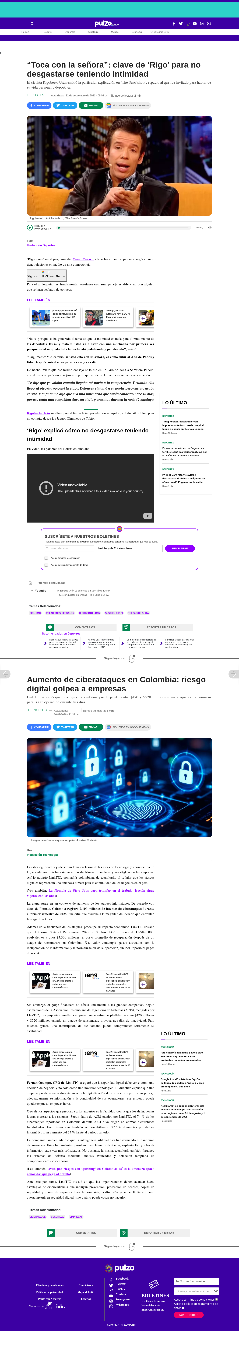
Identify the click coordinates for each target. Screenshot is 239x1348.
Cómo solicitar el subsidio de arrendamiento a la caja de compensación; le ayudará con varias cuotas (141, 643)
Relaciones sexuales (60, 613)
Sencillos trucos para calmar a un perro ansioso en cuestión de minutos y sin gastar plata (179, 643)
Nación (25, 32)
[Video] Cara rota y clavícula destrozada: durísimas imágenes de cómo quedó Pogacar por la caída (183, 478)
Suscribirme (188, 1314)
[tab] (81, 627)
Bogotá (48, 32)
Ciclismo (35, 613)
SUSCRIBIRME (179, 548)
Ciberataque (38, 1217)
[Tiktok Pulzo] (188, 25)
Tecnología (92, 32)
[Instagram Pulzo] (202, 25)
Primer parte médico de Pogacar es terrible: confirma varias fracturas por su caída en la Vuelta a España (184, 452)
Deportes (70, 32)
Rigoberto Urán (89, 613)
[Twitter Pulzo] (181, 25)
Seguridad (57, 1217)
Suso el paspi (114, 613)
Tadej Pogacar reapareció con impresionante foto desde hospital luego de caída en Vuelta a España (183, 425)
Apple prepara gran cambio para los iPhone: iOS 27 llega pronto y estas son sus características (64, 981)
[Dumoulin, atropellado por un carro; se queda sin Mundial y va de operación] (147, 317)
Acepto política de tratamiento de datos (69, 565)
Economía (137, 32)
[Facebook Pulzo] (174, 25)
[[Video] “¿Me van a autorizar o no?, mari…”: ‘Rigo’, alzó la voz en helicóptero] (94, 317)
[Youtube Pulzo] (195, 25)
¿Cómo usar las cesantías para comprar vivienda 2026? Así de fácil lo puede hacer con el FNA (101, 643)
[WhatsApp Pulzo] (209, 25)
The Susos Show (138, 613)
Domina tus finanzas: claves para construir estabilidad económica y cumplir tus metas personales (63, 643)
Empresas (76, 1217)
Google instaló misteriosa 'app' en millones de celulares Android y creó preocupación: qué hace (182, 1083)
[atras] (143, 318)
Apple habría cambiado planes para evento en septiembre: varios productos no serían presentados (182, 1056)
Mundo (115, 32)
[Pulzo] (107, 23)
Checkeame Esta (159, 32)
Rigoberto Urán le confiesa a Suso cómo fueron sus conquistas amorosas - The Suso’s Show (83, 593)
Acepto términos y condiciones (65, 558)
